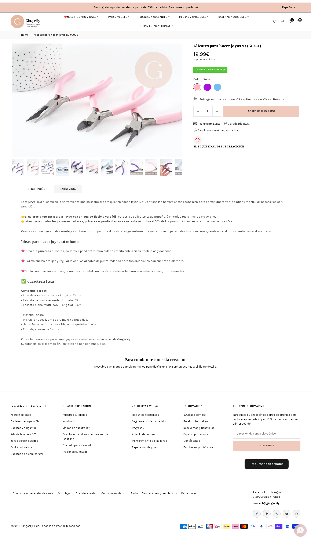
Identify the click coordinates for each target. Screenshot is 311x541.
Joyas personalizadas (24, 440)
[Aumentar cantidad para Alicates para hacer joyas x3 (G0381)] (217, 111)
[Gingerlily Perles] (26, 21)
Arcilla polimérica (21, 447)
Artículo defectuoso (144, 434)
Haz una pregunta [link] (209, 123)
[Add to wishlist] (197, 140)
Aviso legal (64, 493)
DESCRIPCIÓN (36, 189)
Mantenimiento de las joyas (149, 440)
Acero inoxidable (21, 414)
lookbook (69, 421)
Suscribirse (266, 445)
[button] (171, 100)
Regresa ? (138, 427)
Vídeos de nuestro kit (76, 427)
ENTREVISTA (68, 189)
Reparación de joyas (145, 447)
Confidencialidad (86, 493)
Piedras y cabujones (192, 16)
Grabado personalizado (77, 445)
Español (287, 7)
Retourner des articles (266, 464)
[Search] (275, 21)
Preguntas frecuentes (145, 414)
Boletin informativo (195, 421)
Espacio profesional (196, 434)
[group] (97, 100)
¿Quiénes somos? (194, 414)
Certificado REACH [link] (240, 123)
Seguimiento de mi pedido (149, 421)
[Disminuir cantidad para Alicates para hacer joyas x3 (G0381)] (198, 111)
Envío (134, 493)
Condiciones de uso (114, 493)
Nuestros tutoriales (75, 414)
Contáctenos (191, 440)
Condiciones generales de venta (33, 493)
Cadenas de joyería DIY (25, 421)
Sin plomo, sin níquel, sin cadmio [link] (219, 130)
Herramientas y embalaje (155, 26)
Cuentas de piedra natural (27, 453)
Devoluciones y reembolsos (159, 493)
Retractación (189, 493)
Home (25, 34)
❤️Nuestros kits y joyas (80, 16)
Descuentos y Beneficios (199, 427)
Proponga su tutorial (75, 451)
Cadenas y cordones (232, 16)
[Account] (282, 21)
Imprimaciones (118, 16)
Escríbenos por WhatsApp (199, 447)
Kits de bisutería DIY (23, 434)
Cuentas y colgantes (153, 16)
